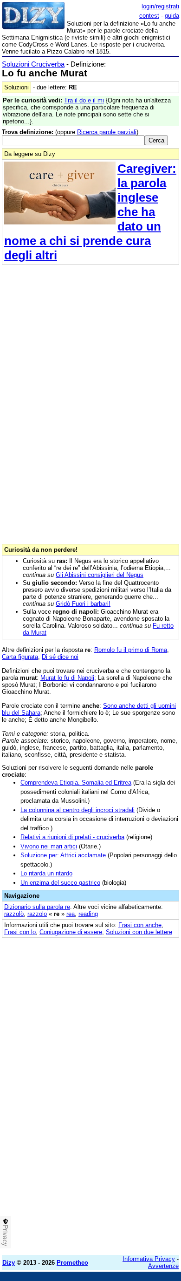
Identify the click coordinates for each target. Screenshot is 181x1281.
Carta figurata (20, 656)
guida (172, 15)
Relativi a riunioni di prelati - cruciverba (72, 837)
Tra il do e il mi (84, 100)
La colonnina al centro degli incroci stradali (77, 810)
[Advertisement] (90, 1157)
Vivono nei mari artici (48, 846)
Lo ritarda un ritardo (46, 873)
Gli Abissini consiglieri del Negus (99, 574)
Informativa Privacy (149, 1258)
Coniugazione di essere (70, 932)
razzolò (14, 913)
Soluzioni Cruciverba (33, 64)
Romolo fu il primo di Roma (130, 649)
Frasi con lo (20, 932)
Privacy (5, 1235)
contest (149, 15)
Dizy (8, 1262)
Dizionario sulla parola (37, 906)
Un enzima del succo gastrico (60, 882)
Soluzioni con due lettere (139, 932)
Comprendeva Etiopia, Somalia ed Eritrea (75, 782)
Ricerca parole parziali (106, 132)
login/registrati (160, 6)
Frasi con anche (140, 925)
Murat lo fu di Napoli (67, 677)
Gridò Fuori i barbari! (83, 603)
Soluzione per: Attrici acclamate (63, 855)
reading (88, 913)
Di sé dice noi (60, 656)
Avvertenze (163, 1265)
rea (70, 913)
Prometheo (72, 1262)
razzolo (37, 913)
